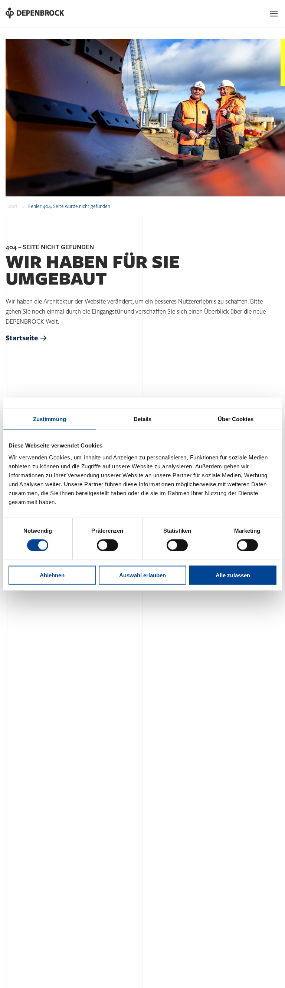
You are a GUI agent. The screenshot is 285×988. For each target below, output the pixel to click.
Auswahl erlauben (142, 575)
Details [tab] (143, 419)
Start (12, 206)
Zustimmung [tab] (49, 419)
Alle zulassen (233, 575)
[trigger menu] (274, 14)
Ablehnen (52, 575)
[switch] (107, 545)
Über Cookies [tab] (235, 419)
